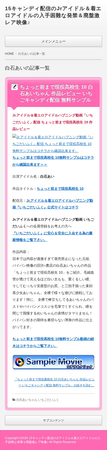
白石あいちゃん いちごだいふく (37, 399)
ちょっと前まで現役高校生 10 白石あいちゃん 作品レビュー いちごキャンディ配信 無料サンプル (56, 93)
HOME (9, 53)
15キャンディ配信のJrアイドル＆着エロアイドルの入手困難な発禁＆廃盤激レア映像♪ (53, 15)
